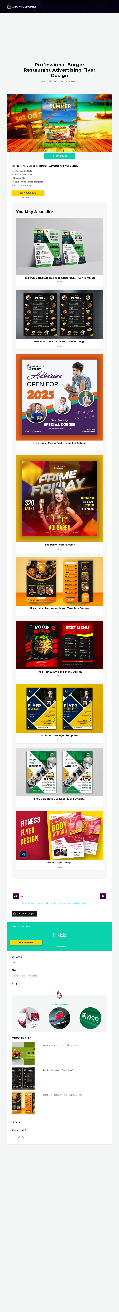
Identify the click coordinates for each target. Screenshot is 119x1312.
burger (15, 976)
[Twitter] (18, 1137)
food (23, 976)
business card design (60, 903)
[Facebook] (14, 1137)
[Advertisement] (59, 40)
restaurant (33, 976)
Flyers (14, 962)
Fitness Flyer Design (59, 862)
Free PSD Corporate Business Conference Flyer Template (59, 278)
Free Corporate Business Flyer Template (59, 799)
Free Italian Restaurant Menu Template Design (59, 608)
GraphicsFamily (59, 1004)
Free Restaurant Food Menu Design (59, 671)
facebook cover (79, 903)
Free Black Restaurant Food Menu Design (59, 341)
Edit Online (61, 156)
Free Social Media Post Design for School (59, 443)
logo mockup (28, 903)
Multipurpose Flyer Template (59, 735)
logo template (42, 903)
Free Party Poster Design (59, 544)
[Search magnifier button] (103, 896)
